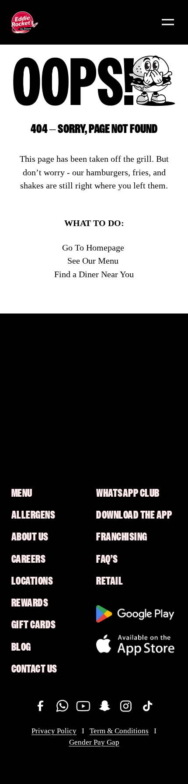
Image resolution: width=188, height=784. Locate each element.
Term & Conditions (119, 731)
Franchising (121, 537)
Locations (32, 581)
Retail (109, 581)
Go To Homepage (93, 247)
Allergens (33, 515)
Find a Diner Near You (94, 274)
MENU (21, 493)
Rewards (30, 603)
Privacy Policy (54, 731)
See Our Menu (92, 260)
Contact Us (34, 669)
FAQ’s (107, 559)
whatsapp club (128, 493)
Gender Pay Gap (94, 742)
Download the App (134, 515)
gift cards (33, 624)
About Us (30, 537)
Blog (21, 647)
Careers (28, 559)
